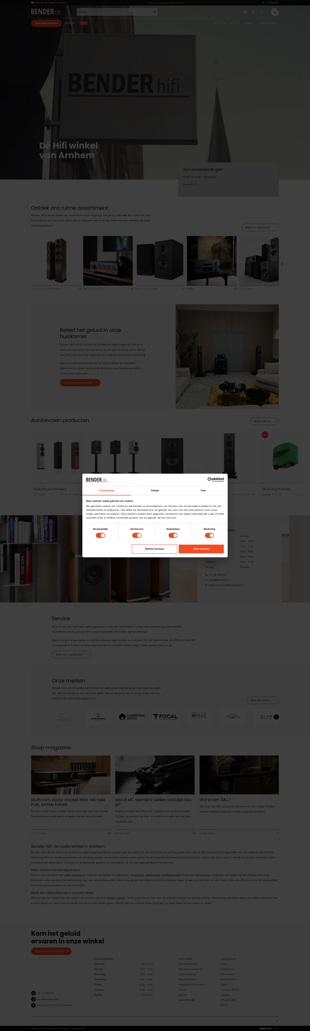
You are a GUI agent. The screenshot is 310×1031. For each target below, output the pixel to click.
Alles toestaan (201, 548)
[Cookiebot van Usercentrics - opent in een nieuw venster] (210, 479)
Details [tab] (155, 490)
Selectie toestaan (154, 548)
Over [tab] (203, 490)
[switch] (136, 535)
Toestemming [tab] (106, 490)
